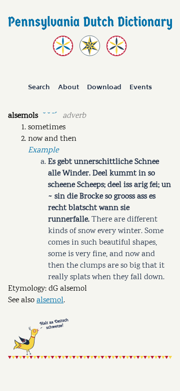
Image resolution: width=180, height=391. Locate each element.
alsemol (50, 300)
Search (39, 87)
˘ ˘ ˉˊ (50, 115)
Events (141, 87)
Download (104, 87)
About (68, 87)
